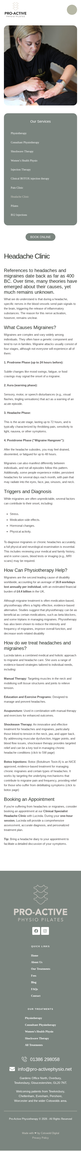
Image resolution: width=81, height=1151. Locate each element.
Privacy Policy (40, 1137)
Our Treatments (40, 1009)
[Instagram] (45, 931)
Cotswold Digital (50, 1133)
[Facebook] (36, 931)
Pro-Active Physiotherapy (23, 1118)
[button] (70, 1146)
